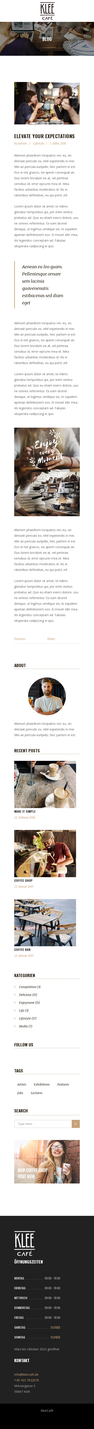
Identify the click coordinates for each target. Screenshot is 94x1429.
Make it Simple (25, 811)
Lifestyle (38, 143)
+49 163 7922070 (26, 1380)
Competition (27, 987)
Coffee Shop (23, 880)
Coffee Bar (22, 949)
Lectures (36, 1093)
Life (21, 1010)
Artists (21, 1084)
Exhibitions (42, 1084)
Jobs (20, 1093)
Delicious (25, 995)
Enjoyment (26, 1003)
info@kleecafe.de (26, 1374)
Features (19, 639)
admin (23, 143)
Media (23, 1026)
